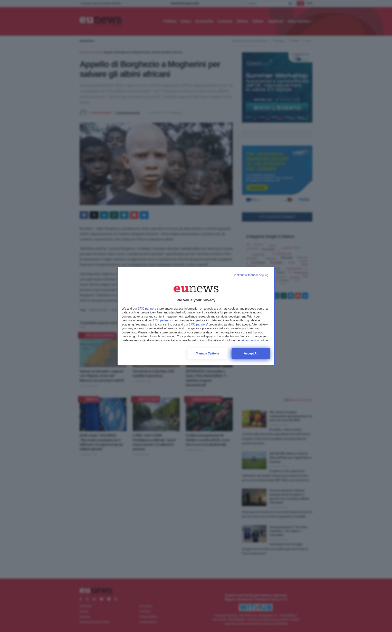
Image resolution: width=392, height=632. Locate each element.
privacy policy (250, 340)
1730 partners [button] (147, 308)
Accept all (251, 353)
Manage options (207, 353)
